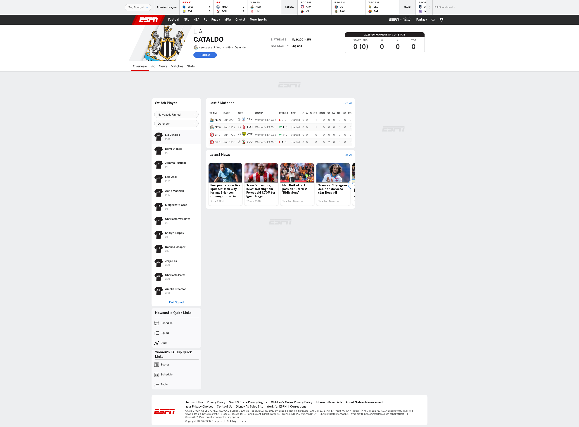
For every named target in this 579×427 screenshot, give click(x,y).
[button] (433, 19)
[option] (225, 184)
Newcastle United (210, 47)
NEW (218, 119)
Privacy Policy (216, 402)
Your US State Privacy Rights (248, 402)
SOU (250, 141)
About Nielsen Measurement (365, 402)
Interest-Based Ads (329, 402)
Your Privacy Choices (199, 406)
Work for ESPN (277, 406)
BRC (218, 134)
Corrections (298, 406)
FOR (250, 126)
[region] (280, 128)
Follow (205, 55)
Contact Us (224, 406)
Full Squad (176, 302)
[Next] (429, 7)
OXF (250, 134)
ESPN (148, 20)
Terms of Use (194, 402)
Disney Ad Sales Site (249, 406)
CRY (249, 119)
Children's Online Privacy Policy (291, 402)
